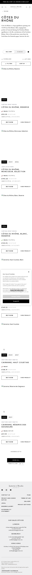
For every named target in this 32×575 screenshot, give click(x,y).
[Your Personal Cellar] (26, 7)
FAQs (29, 495)
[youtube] (10, 490)
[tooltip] (28, 52)
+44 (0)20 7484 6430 (16, 528)
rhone (6, 11)
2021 (17, 355)
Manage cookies (16, 296)
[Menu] (2, 7)
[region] (16, 287)
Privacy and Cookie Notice (8, 499)
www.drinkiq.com (14, 570)
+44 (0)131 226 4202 (16, 538)
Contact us (5, 495)
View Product (26, 122)
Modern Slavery (7, 506)
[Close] (29, 272)
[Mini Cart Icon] (30, 7)
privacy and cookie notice (17, 290)
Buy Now (9, 122)
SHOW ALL (16, 460)
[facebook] (2, 490)
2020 (11, 355)
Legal (3, 503)
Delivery (9, 51)
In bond (20, 51)
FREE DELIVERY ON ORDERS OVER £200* (16, 1)
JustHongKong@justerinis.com (16, 550)
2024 (4, 99)
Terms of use (26, 498)
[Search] (5, 7)
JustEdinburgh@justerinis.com (16, 539)
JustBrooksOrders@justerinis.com (16, 530)
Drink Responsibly (6, 570)
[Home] (16, 7)
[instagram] (6, 490)
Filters (9, 63)
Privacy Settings (24, 504)
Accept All (16, 301)
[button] (6, 59)
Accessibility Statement (6, 510)
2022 (4, 162)
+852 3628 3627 (16, 549)
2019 (4, 355)
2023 (10, 162)
